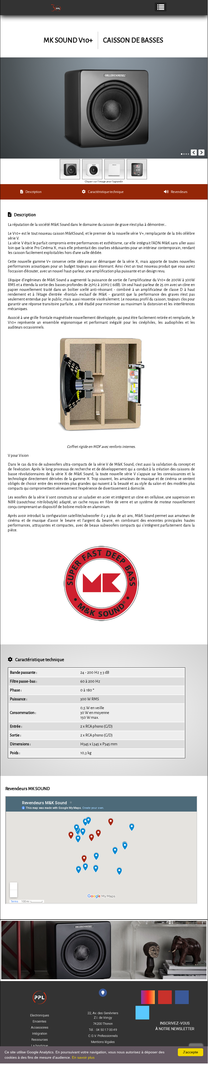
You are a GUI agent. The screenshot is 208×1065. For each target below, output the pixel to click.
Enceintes (39, 1021)
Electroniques (39, 1015)
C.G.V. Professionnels (103, 1036)
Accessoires (39, 1027)
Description (34, 192)
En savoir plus (83, 1057)
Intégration (39, 1033)
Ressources (39, 1039)
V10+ (86, 40)
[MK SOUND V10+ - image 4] (137, 169)
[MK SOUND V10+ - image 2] (92, 169)
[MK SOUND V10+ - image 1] (70, 169)
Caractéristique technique (106, 192)
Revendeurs (179, 192)
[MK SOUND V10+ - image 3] (114, 169)
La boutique (39, 1046)
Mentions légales (103, 1042)
